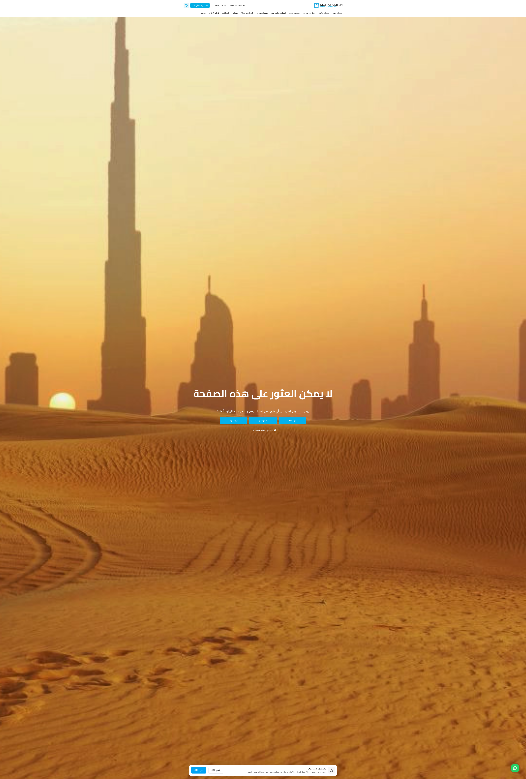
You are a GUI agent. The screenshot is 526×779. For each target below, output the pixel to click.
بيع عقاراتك (198, 5)
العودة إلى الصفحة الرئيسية (263, 430)
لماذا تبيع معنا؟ (247, 13)
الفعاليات (225, 13)
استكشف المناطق (278, 13)
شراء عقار (292, 420)
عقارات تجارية (309, 13)
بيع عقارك (234, 420)
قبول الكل (198, 770)
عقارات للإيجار (323, 13)
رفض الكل (216, 770)
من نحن (203, 13)
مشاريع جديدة (294, 13)
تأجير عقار (263, 420)
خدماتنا (235, 13)
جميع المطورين (262, 13)
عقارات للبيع (337, 13)
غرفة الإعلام (214, 13)
